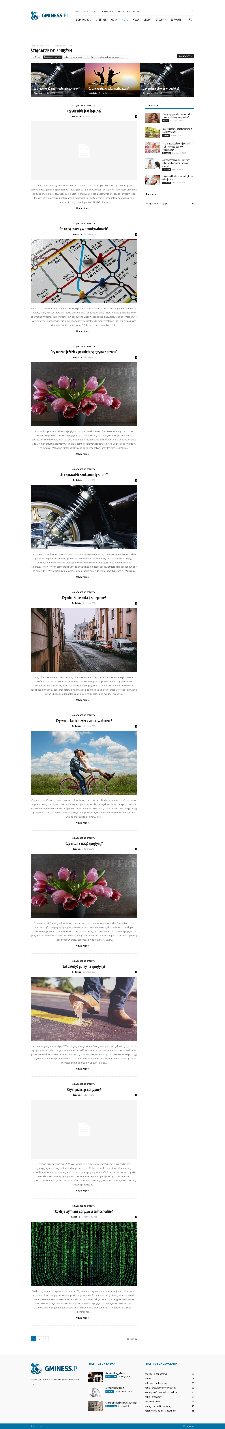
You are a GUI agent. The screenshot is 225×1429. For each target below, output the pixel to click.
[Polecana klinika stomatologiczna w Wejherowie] (152, 180)
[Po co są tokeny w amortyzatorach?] (84, 271)
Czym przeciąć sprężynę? (84, 1089)
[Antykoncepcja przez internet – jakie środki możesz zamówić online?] (152, 163)
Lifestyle (101, 19)
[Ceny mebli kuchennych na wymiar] (95, 1406)
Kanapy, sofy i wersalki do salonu (161, 1392)
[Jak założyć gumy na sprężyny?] (84, 1009)
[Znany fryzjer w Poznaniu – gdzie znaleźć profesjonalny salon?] (152, 118)
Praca (135, 19)
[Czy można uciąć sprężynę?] (84, 886)
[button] (190, 19)
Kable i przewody (153, 1396)
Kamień (148, 1378)
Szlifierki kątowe (153, 1401)
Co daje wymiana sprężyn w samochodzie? (84, 1211)
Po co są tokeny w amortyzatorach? (84, 229)
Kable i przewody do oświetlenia (160, 1387)
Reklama (126, 11)
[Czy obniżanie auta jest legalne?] (84, 640)
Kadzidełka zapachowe (156, 1373)
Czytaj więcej (82, 208)
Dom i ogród (83, 19)
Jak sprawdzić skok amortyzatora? (84, 474)
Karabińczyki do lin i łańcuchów (160, 1410)
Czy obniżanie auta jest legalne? (84, 597)
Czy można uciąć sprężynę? (84, 843)
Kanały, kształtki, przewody (158, 1406)
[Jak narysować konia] (95, 1391)
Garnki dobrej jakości (115, 1373)
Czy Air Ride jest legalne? (84, 111)
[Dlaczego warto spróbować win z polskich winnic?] (152, 132)
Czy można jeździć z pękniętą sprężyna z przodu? (84, 352)
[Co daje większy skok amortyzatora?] (112, 80)
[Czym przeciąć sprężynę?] (84, 1129)
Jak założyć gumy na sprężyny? (84, 966)
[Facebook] (192, 11)
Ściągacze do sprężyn (52, 57)
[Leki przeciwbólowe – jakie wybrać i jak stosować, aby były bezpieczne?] (152, 147)
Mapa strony (188, 1426)
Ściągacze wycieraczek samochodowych (106, 57)
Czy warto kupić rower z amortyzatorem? (84, 720)
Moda (114, 19)
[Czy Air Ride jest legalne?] (84, 150)
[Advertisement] (112, 34)
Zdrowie (176, 19)
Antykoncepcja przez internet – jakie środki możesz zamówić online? (176, 163)
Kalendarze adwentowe (156, 1383)
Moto (125, 19)
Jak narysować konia (114, 1388)
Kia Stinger (36, 57)
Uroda (147, 19)
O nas (118, 11)
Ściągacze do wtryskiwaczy (75, 57)
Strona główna (107, 11)
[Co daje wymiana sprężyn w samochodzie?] (84, 1254)
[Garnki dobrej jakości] (95, 1377)
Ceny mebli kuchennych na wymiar (121, 1402)
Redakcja (38, 93)
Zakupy (160, 19)
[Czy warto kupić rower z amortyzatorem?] (84, 763)
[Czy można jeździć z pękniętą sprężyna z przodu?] (84, 394)
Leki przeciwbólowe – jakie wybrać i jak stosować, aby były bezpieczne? (177, 146)
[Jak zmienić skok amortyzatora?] (167, 80)
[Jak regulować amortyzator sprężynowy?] (58, 80)
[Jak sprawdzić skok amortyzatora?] (84, 517)
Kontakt (136, 11)
